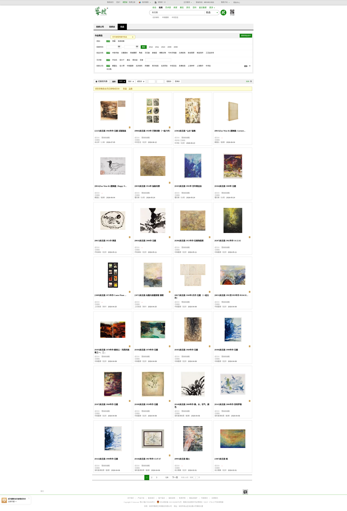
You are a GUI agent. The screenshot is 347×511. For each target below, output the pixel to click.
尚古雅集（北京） (181, 470)
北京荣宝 (164, 66)
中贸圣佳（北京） (141, 142)
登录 (125, 89)
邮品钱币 (200, 53)
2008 (176, 47)
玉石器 (147, 53)
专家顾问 (204, 498)
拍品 (122, 27)
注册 (130, 89)
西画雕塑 (133, 53)
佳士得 (122, 66)
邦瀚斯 (147, 66)
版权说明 (172, 498)
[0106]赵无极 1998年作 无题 (226, 350)
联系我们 (151, 498)
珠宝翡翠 (191, 53)
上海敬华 (200, 66)
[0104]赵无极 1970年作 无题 (146, 350)
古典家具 (182, 53)
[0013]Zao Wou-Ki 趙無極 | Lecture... (230, 131)
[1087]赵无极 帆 (221, 459)
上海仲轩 (191, 66)
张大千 (122, 60)
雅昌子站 (224, 2)
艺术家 (168, 8)
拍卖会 (112, 27)
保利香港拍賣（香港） (183, 416)
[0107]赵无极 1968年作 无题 (106, 404)
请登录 (125, 2)
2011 (157, 47)
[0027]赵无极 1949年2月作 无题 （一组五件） (192, 296)
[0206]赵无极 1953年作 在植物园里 (189, 241)
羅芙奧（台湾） (140, 198)
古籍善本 (124, 53)
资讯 (188, 8)
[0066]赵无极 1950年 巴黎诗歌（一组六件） (153, 131)
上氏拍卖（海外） (101, 307)
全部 (108, 41)
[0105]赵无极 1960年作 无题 (186, 350)
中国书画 (115, 53)
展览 (182, 8)
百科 (194, 8)
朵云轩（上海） (100, 142)
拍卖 (161, 8)
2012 (151, 47)
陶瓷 (140, 53)
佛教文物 (162, 53)
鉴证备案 (203, 8)
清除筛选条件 (246, 36)
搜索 (223, 12)
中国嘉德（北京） (181, 252)
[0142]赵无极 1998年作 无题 (106, 459)
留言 (245, 492)
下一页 (175, 477)
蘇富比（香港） (220, 142)
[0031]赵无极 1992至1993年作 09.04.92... (231, 295)
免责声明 (182, 498)
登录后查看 (106, 138)
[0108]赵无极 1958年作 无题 (146, 404)
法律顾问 (214, 498)
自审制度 (220, 502)
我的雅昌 (145, 2)
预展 (113, 41)
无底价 (168, 81)
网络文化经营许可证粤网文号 (200, 502)
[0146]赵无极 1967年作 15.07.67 (148, 459)
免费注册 (132, 2)
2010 (163, 47)
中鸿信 (208, 66)
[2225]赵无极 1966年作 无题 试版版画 (110, 131)
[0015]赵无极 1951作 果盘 (105, 241)
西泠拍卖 (155, 66)
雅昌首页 (110, 2)
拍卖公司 (100, 27)
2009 (169, 47)
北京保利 (155, 17)
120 (166, 477)
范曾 (141, 60)
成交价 (139, 81)
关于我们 (130, 498)
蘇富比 (114, 66)
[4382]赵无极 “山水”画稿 (185, 131)
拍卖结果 (121, 41)
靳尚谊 (135, 60)
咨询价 (177, 81)
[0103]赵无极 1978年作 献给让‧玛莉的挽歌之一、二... (112, 351)
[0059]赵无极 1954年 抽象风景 (147, 186)
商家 (175, 8)
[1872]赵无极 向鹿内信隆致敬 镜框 (149, 295)
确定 (143, 47)
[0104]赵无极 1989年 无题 (225, 186)
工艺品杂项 (210, 53)
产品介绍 (141, 498)
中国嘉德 (165, 17)
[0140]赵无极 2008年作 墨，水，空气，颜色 (192, 405)
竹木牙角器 (172, 53)
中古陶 (109, 69)
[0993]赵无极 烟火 (182, 459)
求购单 (162, 2)
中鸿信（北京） (180, 143)
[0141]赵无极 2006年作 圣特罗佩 (228, 404)
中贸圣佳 (175, 17)
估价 (129, 81)
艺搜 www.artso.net (101, 12)
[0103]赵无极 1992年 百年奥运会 (188, 186)
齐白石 (114, 60)
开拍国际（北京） (101, 252)
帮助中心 (236, 3)
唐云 (128, 60)
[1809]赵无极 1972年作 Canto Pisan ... (110, 295)
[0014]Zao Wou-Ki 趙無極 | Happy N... (111, 186)
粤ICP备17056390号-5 (147, 502)
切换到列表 (102, 81)
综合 (154, 8)
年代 (121, 81)
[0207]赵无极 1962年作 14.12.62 (228, 241)
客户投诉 (161, 498)
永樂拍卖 (182, 66)
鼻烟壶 (154, 53)
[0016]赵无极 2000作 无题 (145, 241)
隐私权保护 (193, 498)
